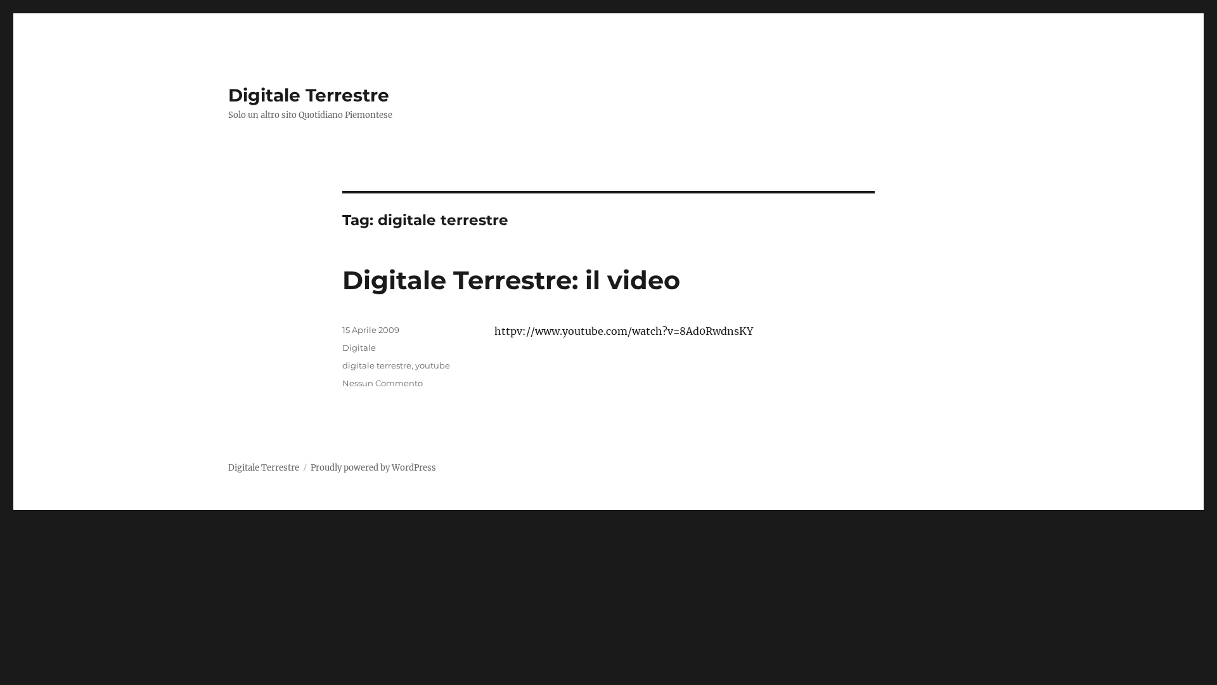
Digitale (359, 347)
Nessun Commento (382, 383)
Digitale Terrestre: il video (511, 280)
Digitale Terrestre (308, 95)
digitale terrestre (376, 365)
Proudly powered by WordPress (373, 467)
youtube (432, 365)
